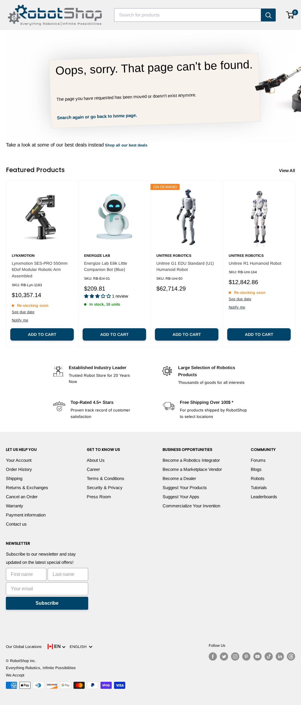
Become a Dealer (179, 478)
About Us (96, 460)
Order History (19, 469)
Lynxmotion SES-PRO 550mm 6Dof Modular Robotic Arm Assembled (40, 269)
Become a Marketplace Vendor (192, 469)
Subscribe (47, 603)
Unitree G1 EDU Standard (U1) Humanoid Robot (185, 266)
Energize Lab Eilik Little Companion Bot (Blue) (105, 266)
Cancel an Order (22, 496)
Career (93, 469)
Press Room (99, 496)
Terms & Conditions (105, 478)
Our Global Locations (24, 646)
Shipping (14, 478)
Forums (258, 460)
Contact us (16, 523)
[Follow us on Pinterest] (246, 656)
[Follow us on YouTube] (257, 656)
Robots (258, 478)
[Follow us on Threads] (291, 656)
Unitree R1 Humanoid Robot (255, 263)
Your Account (18, 460)
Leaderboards (264, 496)
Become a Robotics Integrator (191, 460)
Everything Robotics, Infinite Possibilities (41, 668)
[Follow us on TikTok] (269, 656)
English (79, 646)
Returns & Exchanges (27, 487)
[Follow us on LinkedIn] (280, 656)
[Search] (268, 15)
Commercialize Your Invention (191, 505)
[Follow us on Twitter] (224, 656)
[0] (290, 15)
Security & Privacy (105, 487)
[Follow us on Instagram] (235, 656)
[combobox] (187, 15)
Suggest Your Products (185, 487)
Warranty (14, 505)
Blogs (256, 469)
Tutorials (259, 487)
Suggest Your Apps (181, 496)
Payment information (26, 514)
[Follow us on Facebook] (213, 656)
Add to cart (42, 334)
